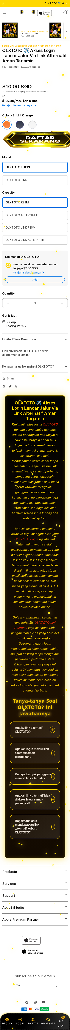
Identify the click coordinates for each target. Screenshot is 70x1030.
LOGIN (20, 1023)
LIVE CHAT (61, 1023)
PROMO (7, 1023)
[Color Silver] (32, 125)
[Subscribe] (56, 985)
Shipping (21, 91)
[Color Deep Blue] (20, 125)
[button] (4, 13)
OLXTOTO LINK (16, 180)
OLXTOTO (50, 424)
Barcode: (25, 67)
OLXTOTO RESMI (17, 202)
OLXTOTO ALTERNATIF (21, 215)
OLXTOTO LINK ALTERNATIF (25, 240)
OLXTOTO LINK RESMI (20, 227)
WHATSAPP (48, 1023)
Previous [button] (3, 3)
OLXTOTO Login (26, 539)
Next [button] (66, 3)
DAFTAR (33, 1023)
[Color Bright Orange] (6, 124)
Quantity (8, 293)
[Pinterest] (17, 387)
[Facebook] (4, 387)
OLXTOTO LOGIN (18, 167)
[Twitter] (11, 387)
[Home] (28, 12)
